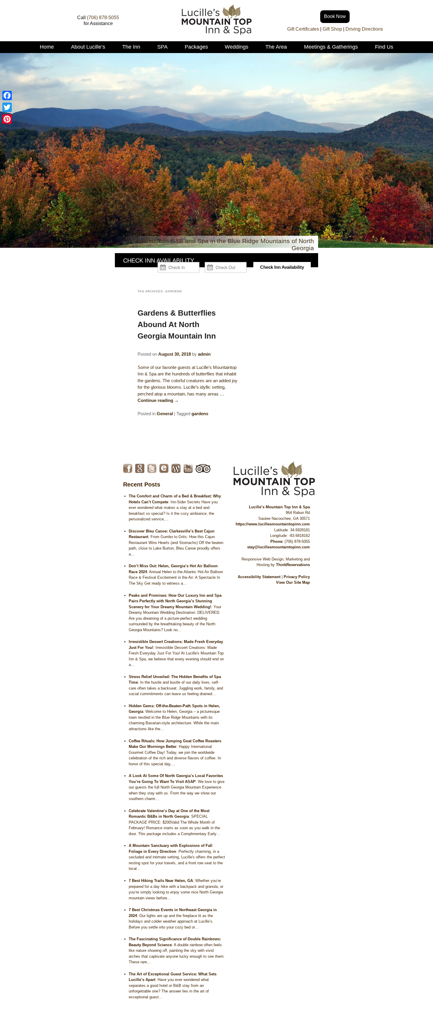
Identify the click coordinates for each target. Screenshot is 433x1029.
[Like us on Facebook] (127, 468)
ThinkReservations (293, 565)
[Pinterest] (7, 119)
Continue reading (158, 400)
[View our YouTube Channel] (188, 468)
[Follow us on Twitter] (151, 468)
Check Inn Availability (282, 267)
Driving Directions (364, 29)
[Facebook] (7, 95)
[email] (163, 468)
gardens (199, 413)
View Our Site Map (293, 582)
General (165, 413)
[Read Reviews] (203, 468)
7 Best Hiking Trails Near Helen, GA (161, 880)
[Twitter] (7, 107)
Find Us (384, 47)
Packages (196, 47)
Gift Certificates (303, 29)
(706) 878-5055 (103, 17)
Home (47, 47)
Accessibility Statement (259, 577)
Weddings (236, 47)
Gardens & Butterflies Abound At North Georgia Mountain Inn (177, 324)
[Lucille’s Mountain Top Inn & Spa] (217, 33)
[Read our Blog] (176, 468)
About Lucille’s (88, 47)
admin (204, 354)
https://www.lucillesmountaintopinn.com (273, 524)
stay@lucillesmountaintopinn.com (278, 547)
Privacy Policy (297, 577)
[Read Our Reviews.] (139, 468)
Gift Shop (332, 29)
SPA (162, 47)
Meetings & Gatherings (331, 47)
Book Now (335, 16)
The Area (276, 47)
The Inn (131, 47)
